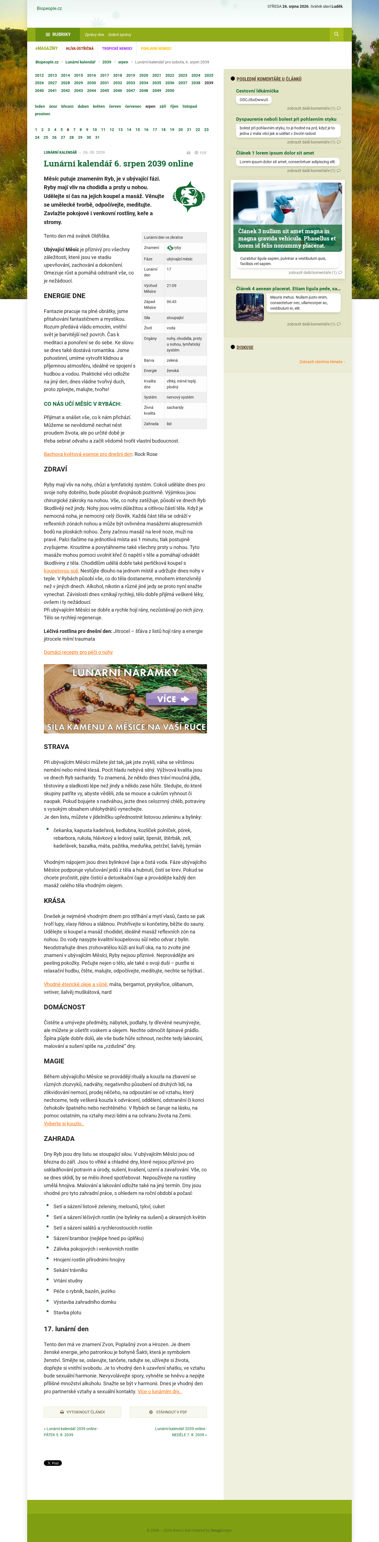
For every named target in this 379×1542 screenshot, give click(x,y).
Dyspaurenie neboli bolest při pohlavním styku (286, 119)
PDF (203, 153)
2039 (106, 62)
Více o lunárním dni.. (160, 1391)
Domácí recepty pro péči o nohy (78, 652)
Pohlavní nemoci (156, 48)
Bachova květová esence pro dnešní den (88, 454)
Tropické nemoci (117, 48)
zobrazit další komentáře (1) (311, 108)
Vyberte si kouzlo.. (64, 1124)
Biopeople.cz (49, 8)
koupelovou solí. (61, 571)
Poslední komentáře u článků (269, 79)
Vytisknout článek (86, 1412)
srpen (123, 62)
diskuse (245, 347)
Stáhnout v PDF (171, 1412)
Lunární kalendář (80, 62)
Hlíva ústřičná (80, 48)
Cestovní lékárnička (257, 91)
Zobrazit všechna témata (320, 362)
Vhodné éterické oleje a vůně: (76, 984)
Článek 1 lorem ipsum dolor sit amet (275, 153)
